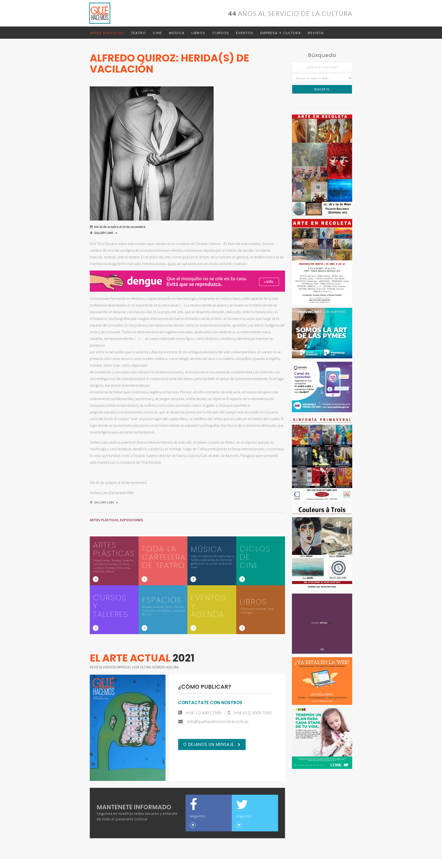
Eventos (244, 32)
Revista (316, 32)
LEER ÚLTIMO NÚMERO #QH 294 (155, 667)
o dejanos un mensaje (209, 744)
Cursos (220, 32)
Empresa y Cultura (280, 32)
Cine (157, 32)
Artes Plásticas (107, 32)
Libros (198, 32)
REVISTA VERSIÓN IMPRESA (110, 667)
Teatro (138, 32)
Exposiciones (131, 520)
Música (177, 32)
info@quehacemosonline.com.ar (217, 721)
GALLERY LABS (104, 233)
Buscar (320, 89)
